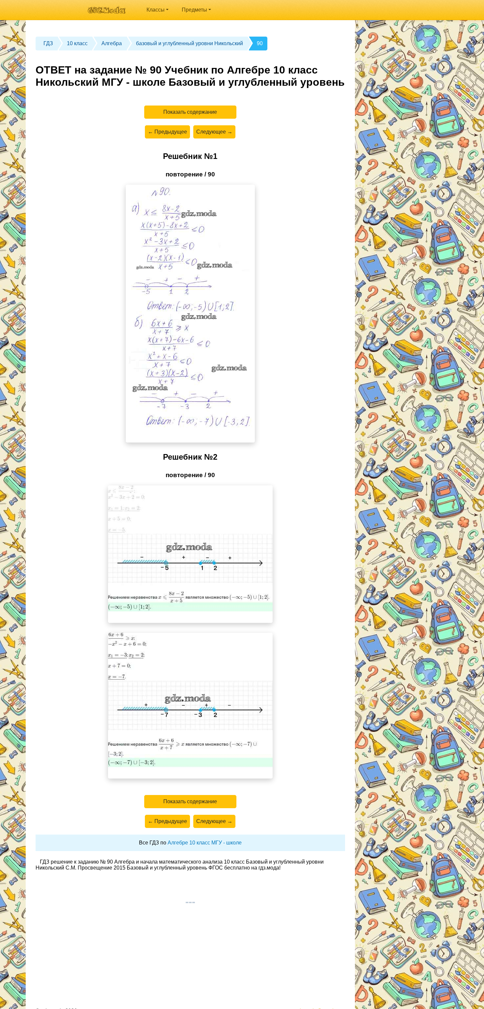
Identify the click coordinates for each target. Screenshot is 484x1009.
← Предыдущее (167, 132)
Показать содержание (190, 112)
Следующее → (214, 132)
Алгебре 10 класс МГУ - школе (205, 842)
